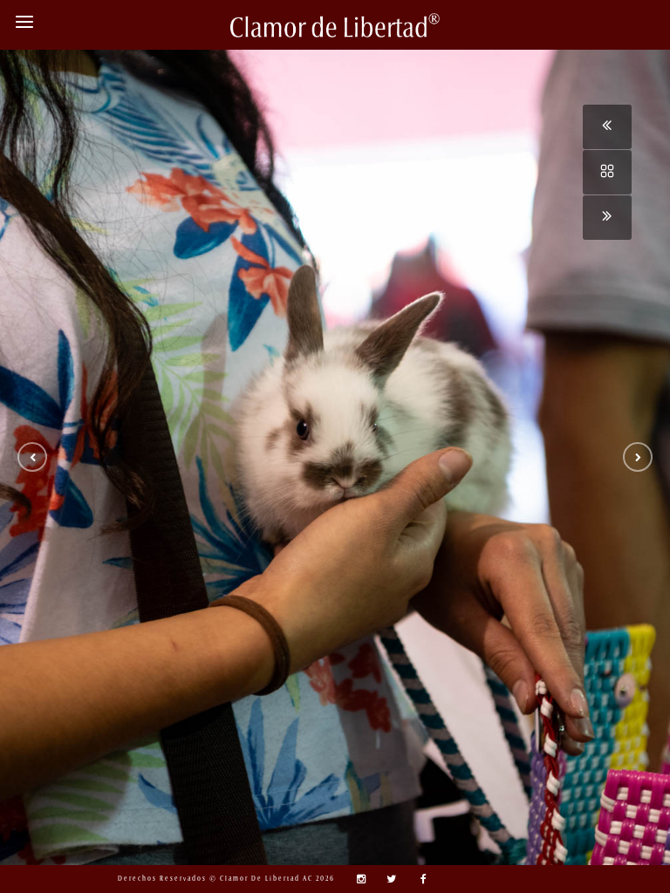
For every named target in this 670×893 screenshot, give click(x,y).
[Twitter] (387, 879)
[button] (32, 457)
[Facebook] (418, 879)
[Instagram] (357, 879)
